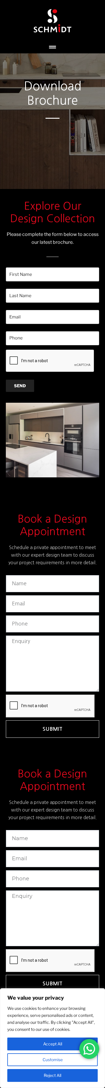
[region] (52, 1038)
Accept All (52, 1043)
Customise (53, 1059)
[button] (53, 47)
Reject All (52, 1075)
